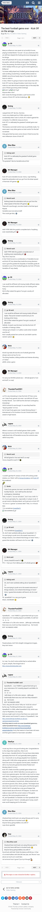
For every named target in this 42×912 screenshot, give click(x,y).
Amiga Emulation (24, 478)
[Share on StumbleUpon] (23, 898)
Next (34, 38)
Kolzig (10, 106)
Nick (10, 346)
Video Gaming (21, 33)
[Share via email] (27, 898)
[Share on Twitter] (2, 898)
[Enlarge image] (29, 97)
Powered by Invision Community (21, 909)
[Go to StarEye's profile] (4, 742)
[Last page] (39, 38)
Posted (14, 45)
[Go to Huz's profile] (4, 835)
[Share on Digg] (13, 898)
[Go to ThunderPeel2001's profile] (4, 390)
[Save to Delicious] (16, 898)
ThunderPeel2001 (15, 389)
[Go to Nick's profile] (4, 347)
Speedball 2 (17, 508)
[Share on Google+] (9, 898)
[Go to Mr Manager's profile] (4, 171)
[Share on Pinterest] (30, 898)
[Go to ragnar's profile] (4, 424)
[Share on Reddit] (20, 898)
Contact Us (25, 904)
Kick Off (36, 478)
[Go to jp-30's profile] (4, 44)
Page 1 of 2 (21, 38)
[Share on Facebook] (6, 898)
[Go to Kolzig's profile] (4, 107)
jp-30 (4, 33)
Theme (15, 904)
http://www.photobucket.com (12, 666)
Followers (19, 882)
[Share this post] (38, 45)
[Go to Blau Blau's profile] (4, 146)
